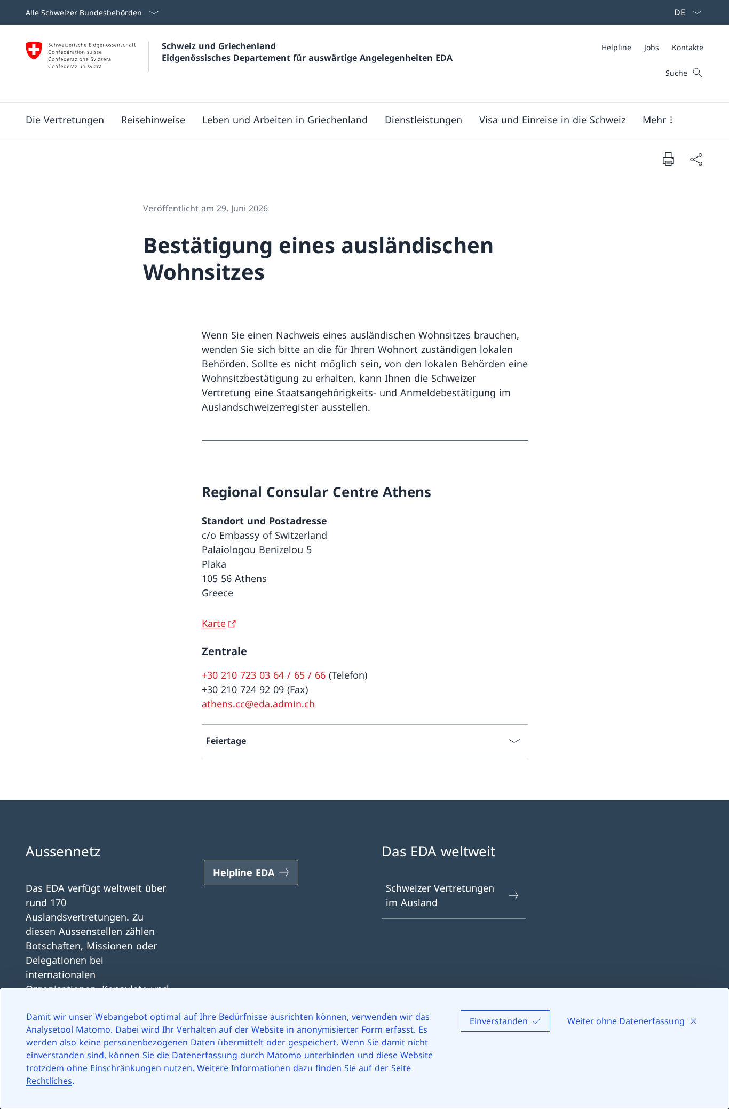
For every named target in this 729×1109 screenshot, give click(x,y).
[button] (65, 120)
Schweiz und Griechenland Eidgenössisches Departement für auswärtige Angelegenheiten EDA (307, 52)
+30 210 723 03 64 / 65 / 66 (264, 674)
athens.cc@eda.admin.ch (258, 703)
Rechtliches (49, 1081)
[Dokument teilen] (696, 159)
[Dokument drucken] (668, 158)
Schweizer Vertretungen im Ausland (440, 895)
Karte (214, 623)
